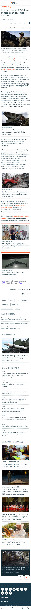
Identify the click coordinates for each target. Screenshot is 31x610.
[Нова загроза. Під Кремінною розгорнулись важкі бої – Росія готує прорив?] (15, 118)
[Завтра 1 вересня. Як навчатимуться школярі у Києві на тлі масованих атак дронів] (15, 452)
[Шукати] (28, 608)
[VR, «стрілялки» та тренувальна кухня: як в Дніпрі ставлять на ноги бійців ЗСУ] (15, 232)
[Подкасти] (22, 608)
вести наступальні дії (8, 59)
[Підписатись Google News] (6, 589)
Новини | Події (6, 7)
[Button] (12, 23)
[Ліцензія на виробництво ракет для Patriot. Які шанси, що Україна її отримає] (15, 345)
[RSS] (2, 593)
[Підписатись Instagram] (17, 589)
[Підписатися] (10, 593)
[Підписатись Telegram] (25, 589)
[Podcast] (6, 593)
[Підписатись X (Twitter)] (10, 589)
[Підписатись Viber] (21, 589)
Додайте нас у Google (7, 608)
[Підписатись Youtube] (14, 589)
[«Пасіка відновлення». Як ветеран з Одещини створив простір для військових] (15, 530)
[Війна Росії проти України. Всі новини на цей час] (15, 261)
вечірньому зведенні (9, 69)
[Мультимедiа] (17, 608)
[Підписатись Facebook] (2, 589)
